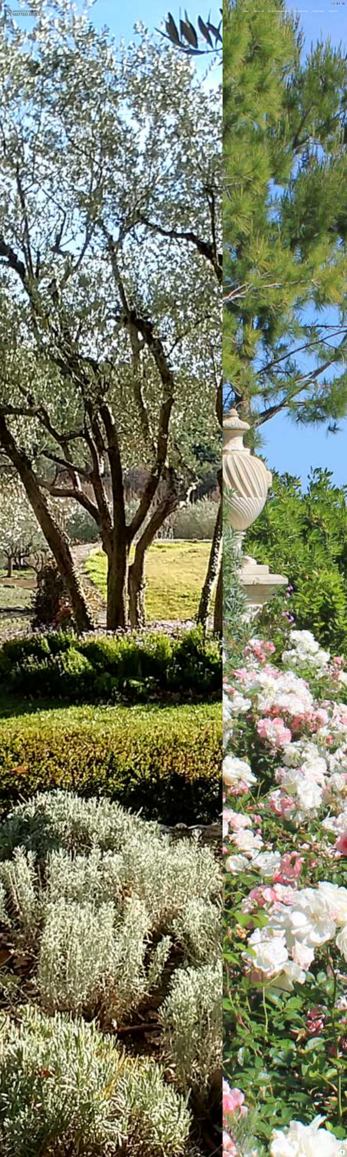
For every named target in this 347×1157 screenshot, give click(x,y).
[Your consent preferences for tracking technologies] (342, 1152)
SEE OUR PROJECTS (94, 864)
